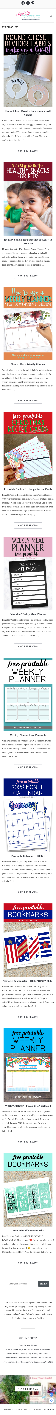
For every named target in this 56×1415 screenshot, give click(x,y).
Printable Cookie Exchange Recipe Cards (28, 489)
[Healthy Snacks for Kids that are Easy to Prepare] (28, 199)
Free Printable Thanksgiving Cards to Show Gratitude (28, 1358)
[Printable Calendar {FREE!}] (28, 815)
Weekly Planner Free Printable (28, 734)
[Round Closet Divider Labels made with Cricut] (28, 70)
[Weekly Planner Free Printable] (28, 694)
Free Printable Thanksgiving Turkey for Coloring (28, 1353)
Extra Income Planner (28, 1345)
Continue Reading (28, 151)
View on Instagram (28, 1389)
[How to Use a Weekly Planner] (28, 323)
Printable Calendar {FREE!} (28, 855)
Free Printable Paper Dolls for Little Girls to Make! (28, 1349)
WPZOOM (50, 1410)
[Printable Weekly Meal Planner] (28, 573)
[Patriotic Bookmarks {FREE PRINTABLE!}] (28, 940)
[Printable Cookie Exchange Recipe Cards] (28, 448)
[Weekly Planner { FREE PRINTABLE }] (28, 1064)
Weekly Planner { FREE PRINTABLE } (28, 1105)
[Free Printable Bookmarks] (28, 1189)
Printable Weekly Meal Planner (28, 614)
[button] (3, 16)
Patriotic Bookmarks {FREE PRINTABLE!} (28, 980)
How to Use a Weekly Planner (28, 364)
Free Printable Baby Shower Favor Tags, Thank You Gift (28, 1362)
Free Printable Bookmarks (28, 1230)
